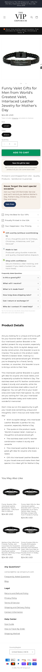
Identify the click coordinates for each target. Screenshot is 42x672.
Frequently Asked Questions (17, 576)
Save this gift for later (21, 163)
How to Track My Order (14, 629)
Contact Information (13, 612)
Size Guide (9, 624)
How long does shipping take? (17, 295)
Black (6, 135)
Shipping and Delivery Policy (17, 607)
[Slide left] (16, 83)
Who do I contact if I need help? (18, 307)
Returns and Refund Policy (16, 593)
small (6, 126)
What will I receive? (12, 283)
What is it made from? (13, 289)
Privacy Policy (10, 598)
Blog (6, 581)
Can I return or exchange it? (16, 301)
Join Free (10, 204)
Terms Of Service (12, 603)
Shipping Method (12, 633)
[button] (4, 17)
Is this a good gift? (12, 277)
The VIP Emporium (23, 668)
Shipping (15, 118)
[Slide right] (26, 83)
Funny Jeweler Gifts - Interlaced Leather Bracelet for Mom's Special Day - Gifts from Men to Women (10, 507)
